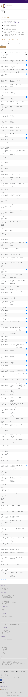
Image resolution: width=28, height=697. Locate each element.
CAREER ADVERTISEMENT (7, 640)
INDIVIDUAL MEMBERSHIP (9, 24)
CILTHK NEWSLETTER (6, 631)
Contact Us (9, 695)
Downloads (4, 693)
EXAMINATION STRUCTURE (7, 616)
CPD (3, 650)
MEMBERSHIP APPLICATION (9, 31)
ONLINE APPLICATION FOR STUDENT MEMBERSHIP (14, 32)
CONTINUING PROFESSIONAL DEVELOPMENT (11, 624)
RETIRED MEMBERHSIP (8, 27)
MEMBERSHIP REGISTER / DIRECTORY (11, 22)
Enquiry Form (16, 695)
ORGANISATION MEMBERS (7, 660)
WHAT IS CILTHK (5, 588)
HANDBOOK (4, 649)
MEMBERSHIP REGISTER (6, 596)
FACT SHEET (4, 648)
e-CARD (3, 652)
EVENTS (3, 609)
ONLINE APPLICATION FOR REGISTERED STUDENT (14, 34)
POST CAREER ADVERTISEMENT (8, 641)
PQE (3, 651)
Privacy (22, 693)
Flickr (3, 682)
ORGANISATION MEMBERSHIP (10, 25)
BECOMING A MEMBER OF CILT (10, 21)
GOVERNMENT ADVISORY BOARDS (8, 661)
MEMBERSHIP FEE (7, 28)
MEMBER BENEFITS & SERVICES (10, 29)
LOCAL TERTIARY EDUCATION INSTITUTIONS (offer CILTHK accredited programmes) (13, 664)
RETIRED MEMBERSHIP (6, 600)
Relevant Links (11, 693)
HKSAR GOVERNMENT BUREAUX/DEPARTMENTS (11, 662)
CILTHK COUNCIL (5, 589)
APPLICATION (4, 603)
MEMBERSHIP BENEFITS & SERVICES (9, 602)
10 (7, 579)
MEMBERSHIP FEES (5, 601)
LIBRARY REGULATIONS (8, 35)
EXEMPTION (4, 618)
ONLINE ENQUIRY (4, 689)
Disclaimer (17, 693)
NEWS (3, 610)
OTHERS (3, 633)
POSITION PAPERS (5, 630)
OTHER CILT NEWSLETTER (7, 632)
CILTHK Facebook (5, 680)
